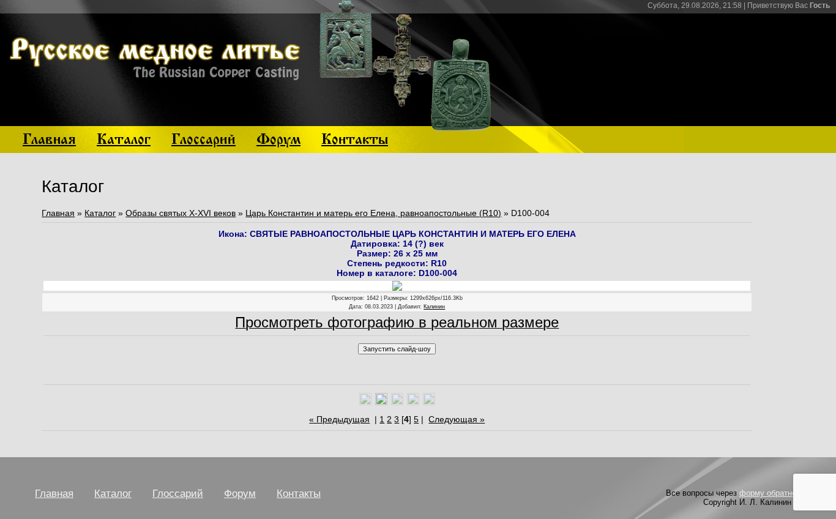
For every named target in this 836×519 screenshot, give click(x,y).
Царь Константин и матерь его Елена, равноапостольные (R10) (373, 213)
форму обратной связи (781, 493)
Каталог (100, 213)
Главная (58, 213)
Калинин (434, 307)
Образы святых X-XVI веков (180, 213)
